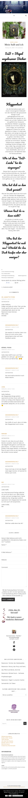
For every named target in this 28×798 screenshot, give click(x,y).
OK (6, 795)
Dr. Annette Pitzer (8, 297)
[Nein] (26, 793)
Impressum (5, 787)
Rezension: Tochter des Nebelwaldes (12, 663)
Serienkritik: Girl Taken (8, 683)
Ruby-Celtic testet (6, 738)
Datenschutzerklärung (14, 787)
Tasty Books (5, 739)
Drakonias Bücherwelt (8, 745)
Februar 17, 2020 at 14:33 (12, 327)
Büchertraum (5, 744)
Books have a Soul (7, 742)
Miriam (4, 434)
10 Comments (19, 47)
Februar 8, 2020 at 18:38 (7, 389)
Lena (3, 387)
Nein (10, 795)
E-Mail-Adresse (6, 552)
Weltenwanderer (6, 736)
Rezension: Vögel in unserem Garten (12, 680)
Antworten (5, 301)
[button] (10, 283)
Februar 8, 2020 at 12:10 (7, 299)
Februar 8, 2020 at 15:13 (7, 349)
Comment (4, 567)
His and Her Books (7, 741)
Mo (2, 482)
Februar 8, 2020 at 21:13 (7, 435)
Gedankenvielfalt (8, 287)
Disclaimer (22, 787)
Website (4, 560)
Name (3, 545)
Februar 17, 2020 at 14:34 (12, 463)
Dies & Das (14, 42)
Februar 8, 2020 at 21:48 (7, 484)
